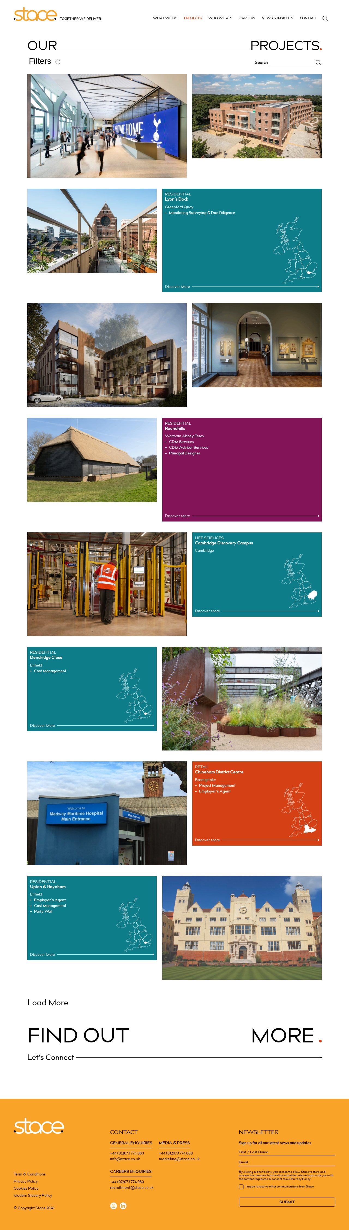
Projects (193, 18)
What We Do (165, 18)
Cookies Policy (26, 1188)
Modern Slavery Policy (33, 1195)
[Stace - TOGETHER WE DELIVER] (39, 1126)
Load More (47, 1003)
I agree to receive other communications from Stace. (280, 1186)
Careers (247, 18)
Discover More (177, 287)
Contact (308, 18)
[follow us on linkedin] (123, 1206)
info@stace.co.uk (125, 1159)
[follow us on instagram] (113, 1206)
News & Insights (277, 18)
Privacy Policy (26, 1181)
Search (325, 19)
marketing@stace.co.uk (179, 1159)
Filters (40, 60)
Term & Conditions (30, 1174)
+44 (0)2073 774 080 (127, 1153)
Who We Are (220, 18)
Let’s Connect (50, 1057)
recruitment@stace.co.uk (132, 1187)
